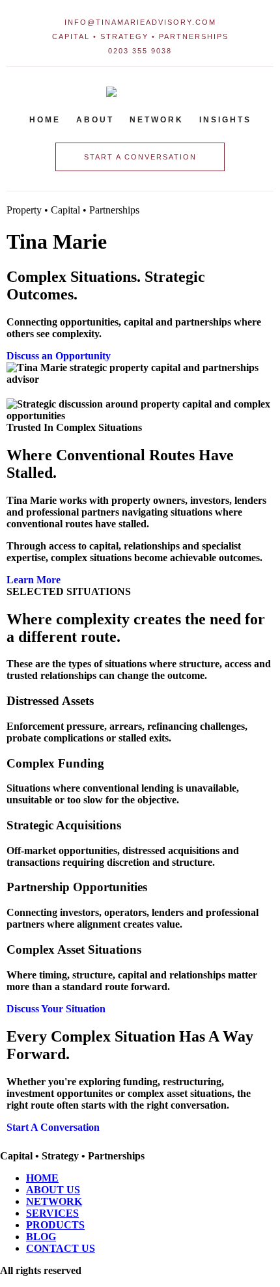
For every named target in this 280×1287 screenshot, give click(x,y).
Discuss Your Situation (56, 1008)
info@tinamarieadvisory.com (140, 22)
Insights (225, 119)
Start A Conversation (53, 1127)
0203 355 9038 (140, 51)
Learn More (34, 579)
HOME (42, 1177)
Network (157, 119)
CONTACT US (60, 1248)
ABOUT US (53, 1189)
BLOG (41, 1236)
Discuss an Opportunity (59, 355)
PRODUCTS (55, 1224)
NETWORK (54, 1201)
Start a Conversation (140, 157)
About (95, 119)
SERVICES (52, 1213)
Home (45, 119)
